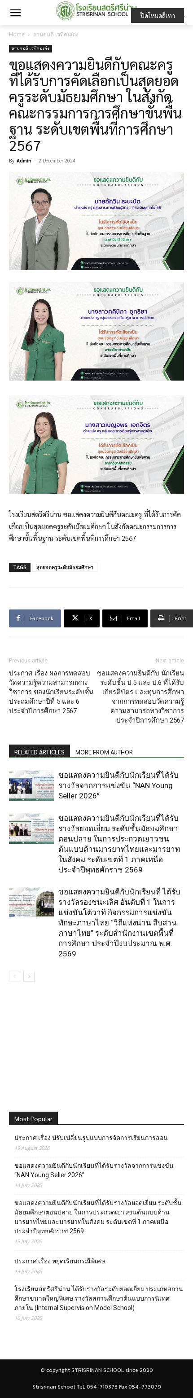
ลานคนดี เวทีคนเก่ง (56, 34)
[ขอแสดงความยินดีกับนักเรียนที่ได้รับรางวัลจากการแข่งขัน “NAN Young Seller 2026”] (31, 785)
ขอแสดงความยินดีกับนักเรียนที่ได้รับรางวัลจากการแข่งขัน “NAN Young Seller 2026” (118, 785)
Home (17, 34)
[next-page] (29, 976)
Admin (24, 160)
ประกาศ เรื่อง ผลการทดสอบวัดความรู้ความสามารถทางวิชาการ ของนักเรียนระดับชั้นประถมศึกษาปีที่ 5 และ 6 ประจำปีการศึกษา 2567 (51, 692)
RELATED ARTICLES (39, 752)
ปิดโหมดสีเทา (157, 15)
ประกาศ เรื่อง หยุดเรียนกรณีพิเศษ (59, 1261)
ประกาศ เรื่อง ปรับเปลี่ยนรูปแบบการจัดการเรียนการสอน (91, 1137)
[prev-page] (14, 976)
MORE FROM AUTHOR (104, 752)
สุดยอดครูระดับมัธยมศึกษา (64, 567)
